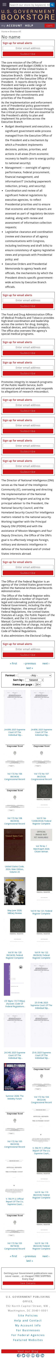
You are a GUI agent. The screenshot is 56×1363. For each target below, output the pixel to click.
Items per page (22, 684)
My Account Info (28, 1325)
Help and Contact (28, 1320)
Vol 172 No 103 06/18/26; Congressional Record (14, 1246)
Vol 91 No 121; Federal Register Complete (41, 912)
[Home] (28, 18)
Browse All (15, 31)
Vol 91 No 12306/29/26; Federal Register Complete (41, 821)
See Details (28, 1283)
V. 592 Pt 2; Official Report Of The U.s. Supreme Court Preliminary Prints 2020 (14, 1201)
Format (10, 675)
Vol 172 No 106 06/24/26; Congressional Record (14, 776)
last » (29, 668)
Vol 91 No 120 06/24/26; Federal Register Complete (15, 955)
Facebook (19, 1355)
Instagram (28, 1355)
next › (45, 663)
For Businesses (28, 1330)
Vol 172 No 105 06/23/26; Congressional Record (14, 1144)
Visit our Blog (28, 1351)
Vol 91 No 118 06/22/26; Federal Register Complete (41, 1246)
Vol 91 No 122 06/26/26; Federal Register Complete (41, 955)
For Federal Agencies (28, 1335)
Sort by (18, 680)
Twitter (23, 1355)
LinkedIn (42, 1355)
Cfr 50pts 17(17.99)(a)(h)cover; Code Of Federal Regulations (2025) (14, 1004)
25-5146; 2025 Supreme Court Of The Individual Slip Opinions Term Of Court (41, 1005)
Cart (50, 25)
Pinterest (37, 1355)
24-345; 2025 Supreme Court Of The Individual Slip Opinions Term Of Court (14, 1055)
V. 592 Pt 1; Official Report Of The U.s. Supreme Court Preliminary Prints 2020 (41, 1151)
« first (13, 663)
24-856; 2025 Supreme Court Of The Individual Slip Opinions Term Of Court (41, 732)
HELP (29, 25)
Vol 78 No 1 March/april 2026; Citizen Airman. (41, 849)
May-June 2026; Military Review (14, 911)
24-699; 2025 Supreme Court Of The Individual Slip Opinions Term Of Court (14, 732)
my (11, 25)
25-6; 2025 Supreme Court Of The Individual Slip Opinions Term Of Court (41, 1055)
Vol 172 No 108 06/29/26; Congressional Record (14, 821)
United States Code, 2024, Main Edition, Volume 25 (14, 869)
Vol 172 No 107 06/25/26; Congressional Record (41, 776)
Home (4, 31)
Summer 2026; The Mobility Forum (15, 1097)
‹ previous (30, 663)
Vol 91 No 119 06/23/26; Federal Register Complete (41, 1195)
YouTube (33, 1355)
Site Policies (28, 1315)
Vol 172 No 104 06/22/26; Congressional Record (41, 1100)
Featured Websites (28, 1340)
